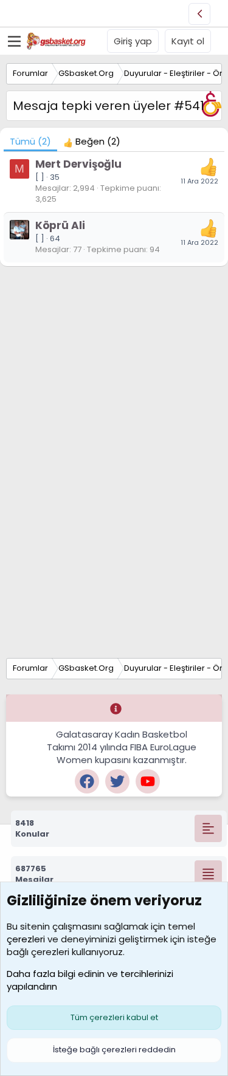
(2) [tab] (30, 141)
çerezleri (26, 939)
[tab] (91, 141)
